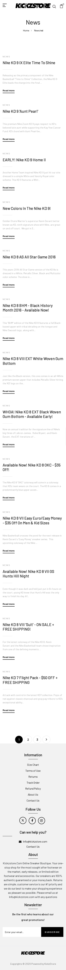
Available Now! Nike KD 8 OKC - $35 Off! (32, 467)
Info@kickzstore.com (35, 841)
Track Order (33, 782)
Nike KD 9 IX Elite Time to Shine (29, 62)
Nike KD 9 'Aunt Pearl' (20, 111)
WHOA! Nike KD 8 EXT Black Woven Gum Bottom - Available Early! (32, 414)
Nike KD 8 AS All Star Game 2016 (29, 257)
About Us (33, 794)
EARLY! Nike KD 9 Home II (24, 159)
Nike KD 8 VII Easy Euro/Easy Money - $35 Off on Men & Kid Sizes (32, 520)
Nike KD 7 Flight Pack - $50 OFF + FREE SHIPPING (30, 679)
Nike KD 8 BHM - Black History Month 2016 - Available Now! (28, 307)
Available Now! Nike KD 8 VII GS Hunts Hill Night (28, 573)
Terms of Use (33, 770)
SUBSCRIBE (52, 932)
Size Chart (33, 764)
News (37, 30)
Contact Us (33, 800)
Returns (33, 776)
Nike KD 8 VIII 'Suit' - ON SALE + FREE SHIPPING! (28, 626)
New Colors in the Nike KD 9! (27, 208)
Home (26, 30)
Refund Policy (33, 788)
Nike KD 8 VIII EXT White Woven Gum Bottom (33, 360)
